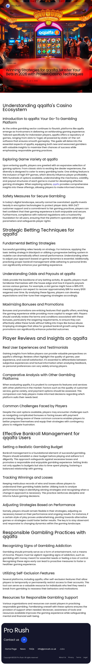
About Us (62, 657)
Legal (85, 657)
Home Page (11, 649)
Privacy (71, 657)
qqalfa (56, 184)
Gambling (11, 63)
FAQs (31, 649)
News (23, 649)
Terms (78, 657)
